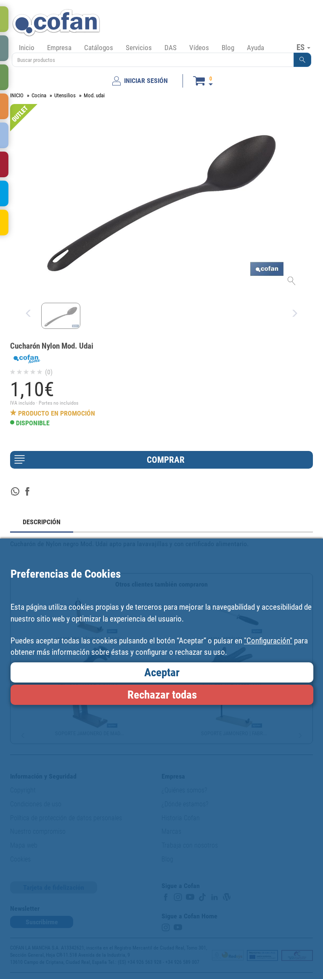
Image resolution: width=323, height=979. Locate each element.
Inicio (26, 47)
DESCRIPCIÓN (42, 522)
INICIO (17, 95)
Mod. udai (94, 95)
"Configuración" (268, 641)
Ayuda (255, 47)
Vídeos (199, 47)
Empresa (59, 47)
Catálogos (98, 47)
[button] (302, 60)
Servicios (139, 47)
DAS (170, 47)
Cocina (39, 95)
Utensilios (65, 95)
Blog (228, 47)
